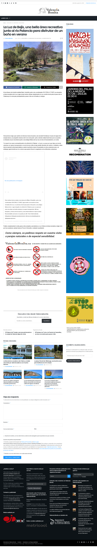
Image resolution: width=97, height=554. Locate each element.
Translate (83, 477)
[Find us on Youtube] (5, 3)
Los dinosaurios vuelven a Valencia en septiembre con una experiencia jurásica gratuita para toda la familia (59, 487)
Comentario (7, 403)
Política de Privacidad (26, 442)
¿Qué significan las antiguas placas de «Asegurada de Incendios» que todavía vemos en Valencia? (59, 493)
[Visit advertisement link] (48, 1)
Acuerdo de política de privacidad (12, 439)
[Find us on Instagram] (3, 3)
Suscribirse (46, 321)
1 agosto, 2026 (58, 388)
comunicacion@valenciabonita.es (11, 508)
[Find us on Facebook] (1, 3)
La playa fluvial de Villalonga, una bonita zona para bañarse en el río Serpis (48, 362)
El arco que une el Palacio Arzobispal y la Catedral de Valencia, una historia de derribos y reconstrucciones (59, 505)
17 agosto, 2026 (17, 385)
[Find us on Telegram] (7, 3)
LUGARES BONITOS (46, 38)
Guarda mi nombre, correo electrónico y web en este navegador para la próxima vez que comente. (29, 436)
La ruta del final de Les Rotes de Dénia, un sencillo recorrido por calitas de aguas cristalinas (32, 382)
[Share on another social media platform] (61, 87)
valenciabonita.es (15, 543)
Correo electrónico (8, 429)
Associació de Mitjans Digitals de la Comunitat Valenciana (11, 474)
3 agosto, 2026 (37, 385)
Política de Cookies (39, 543)
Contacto (19, 542)
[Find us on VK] (13, 3)
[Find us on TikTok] (11, 3)
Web (35, 429)
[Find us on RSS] (15, 3)
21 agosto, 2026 (48, 364)
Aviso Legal (36, 442)
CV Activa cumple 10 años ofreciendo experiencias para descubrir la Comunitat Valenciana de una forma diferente (52, 383)
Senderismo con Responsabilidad (30, 542)
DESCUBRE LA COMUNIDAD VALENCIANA (31, 38)
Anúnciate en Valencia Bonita (9, 542)
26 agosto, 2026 (17, 366)
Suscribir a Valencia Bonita (74, 361)
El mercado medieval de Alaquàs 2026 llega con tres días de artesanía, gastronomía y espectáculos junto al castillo (85, 504)
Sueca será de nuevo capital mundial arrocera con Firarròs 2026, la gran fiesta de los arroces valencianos (85, 530)
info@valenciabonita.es (91, 3)
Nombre (5, 422)
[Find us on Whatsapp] (9, 3)
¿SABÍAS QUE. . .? (5, 18)
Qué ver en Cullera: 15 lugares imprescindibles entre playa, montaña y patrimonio (11, 382)
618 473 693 (17, 500)
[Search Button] (49, 23)
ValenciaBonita (9, 38)
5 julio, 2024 (17, 38)
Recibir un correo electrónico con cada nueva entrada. (18, 453)
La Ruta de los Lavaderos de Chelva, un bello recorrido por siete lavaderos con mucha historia (16, 362)
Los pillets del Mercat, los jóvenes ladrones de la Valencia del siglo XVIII (60, 510)
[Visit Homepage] (48, 10)
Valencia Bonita (23, 221)
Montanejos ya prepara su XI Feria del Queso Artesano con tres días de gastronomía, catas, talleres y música (85, 488)
